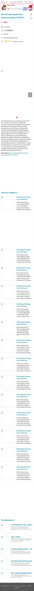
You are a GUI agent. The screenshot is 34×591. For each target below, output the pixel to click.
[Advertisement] (14, 56)
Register (30, 2)
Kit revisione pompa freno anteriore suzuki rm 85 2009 (23, 433)
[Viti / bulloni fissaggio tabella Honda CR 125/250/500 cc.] (5, 576)
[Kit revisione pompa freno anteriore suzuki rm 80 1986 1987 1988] (8, 273)
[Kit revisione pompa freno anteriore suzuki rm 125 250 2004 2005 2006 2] (8, 310)
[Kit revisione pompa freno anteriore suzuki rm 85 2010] (8, 454)
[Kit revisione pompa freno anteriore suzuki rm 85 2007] (8, 400)
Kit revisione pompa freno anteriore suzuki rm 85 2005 (23, 360)
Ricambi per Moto (13, 155)
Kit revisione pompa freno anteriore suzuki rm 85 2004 (23, 342)
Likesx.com (4, 2)
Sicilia (20, 153)
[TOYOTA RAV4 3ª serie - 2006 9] (5, 528)
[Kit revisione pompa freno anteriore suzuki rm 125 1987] (8, 292)
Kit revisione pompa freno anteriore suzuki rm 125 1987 (23, 288)
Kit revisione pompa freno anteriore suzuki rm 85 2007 (23, 397)
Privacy (29, 586)
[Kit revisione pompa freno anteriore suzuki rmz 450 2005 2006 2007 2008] (8, 328)
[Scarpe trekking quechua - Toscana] (5, 552)
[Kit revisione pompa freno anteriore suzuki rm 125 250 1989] (8, 203)
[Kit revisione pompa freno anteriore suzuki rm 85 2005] (8, 364)
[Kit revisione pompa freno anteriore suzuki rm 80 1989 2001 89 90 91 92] (8, 255)
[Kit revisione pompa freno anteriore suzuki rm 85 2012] (8, 473)
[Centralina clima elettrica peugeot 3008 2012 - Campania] (5, 564)
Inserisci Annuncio (17, 2)
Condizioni (17, 588)
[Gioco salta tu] (5, 540)
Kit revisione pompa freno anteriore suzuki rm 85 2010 (23, 451)
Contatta (22, 586)
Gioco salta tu (16, 537)
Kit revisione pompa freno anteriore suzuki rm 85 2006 (23, 379)
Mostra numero (18, 41)
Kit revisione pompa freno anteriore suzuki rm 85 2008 (23, 415)
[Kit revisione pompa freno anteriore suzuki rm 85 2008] (8, 418)
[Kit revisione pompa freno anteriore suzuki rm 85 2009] (8, 436)
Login (25, 2)
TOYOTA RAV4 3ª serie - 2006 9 (21, 525)
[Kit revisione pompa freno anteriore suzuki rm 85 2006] (8, 382)
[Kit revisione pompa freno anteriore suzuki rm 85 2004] (8, 346)
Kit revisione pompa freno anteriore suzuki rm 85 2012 (23, 469)
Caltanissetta (14, 153)
